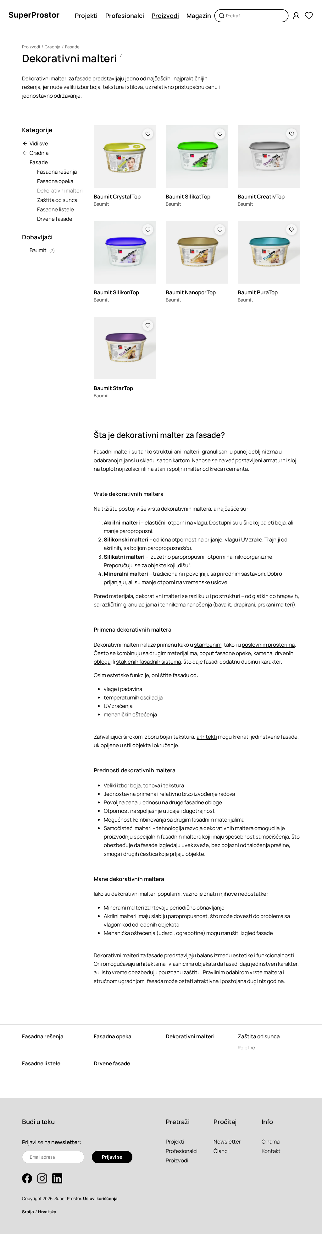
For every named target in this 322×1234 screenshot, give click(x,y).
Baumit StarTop (113, 388)
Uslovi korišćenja (100, 1198)
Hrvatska (47, 1212)
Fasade (72, 47)
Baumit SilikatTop (188, 196)
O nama (271, 1141)
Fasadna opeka (55, 181)
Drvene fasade (54, 218)
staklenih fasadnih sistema (148, 661)
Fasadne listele (55, 209)
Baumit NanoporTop (191, 292)
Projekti (86, 15)
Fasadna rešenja (57, 171)
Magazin (198, 15)
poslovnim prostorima (268, 644)
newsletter (65, 1142)
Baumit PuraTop (258, 292)
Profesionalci (124, 15)
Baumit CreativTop (261, 196)
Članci (221, 1151)
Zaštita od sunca (57, 200)
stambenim (207, 644)
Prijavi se (112, 1157)
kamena (262, 653)
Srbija (28, 1212)
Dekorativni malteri (60, 190)
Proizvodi (165, 15)
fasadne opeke (233, 653)
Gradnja (52, 47)
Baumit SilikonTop (116, 292)
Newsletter (227, 1141)
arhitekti (207, 736)
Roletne (246, 1047)
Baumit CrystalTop (117, 196)
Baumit (38, 250)
